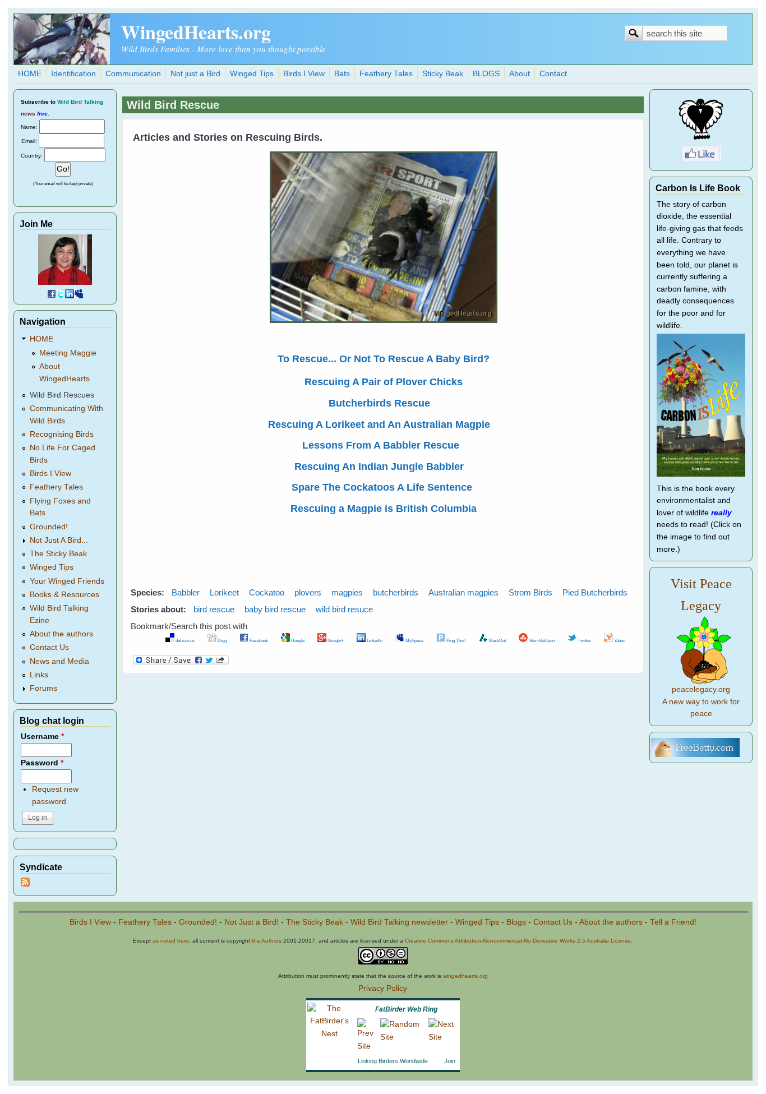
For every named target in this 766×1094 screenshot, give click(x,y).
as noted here (171, 941)
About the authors (61, 634)
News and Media (59, 661)
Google (297, 640)
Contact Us (49, 647)
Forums (43, 688)
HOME (29, 74)
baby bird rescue (275, 609)
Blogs (516, 922)
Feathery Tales (386, 74)
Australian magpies (463, 592)
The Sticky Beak (58, 554)
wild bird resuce (344, 609)
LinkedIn (374, 640)
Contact (553, 74)
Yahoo (619, 640)
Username (42, 736)
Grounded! (49, 527)
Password (42, 763)
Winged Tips (252, 74)
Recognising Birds (62, 434)
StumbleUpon (541, 640)
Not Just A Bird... (59, 540)
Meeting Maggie (67, 353)
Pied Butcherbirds (594, 592)
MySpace (413, 640)
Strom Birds (530, 592)
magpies (347, 592)
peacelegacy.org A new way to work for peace (701, 701)
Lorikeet (224, 592)
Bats (342, 74)
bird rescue (213, 609)
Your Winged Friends (67, 581)
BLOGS (486, 74)
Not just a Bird (195, 74)
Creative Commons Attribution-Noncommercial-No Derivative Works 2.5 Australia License (518, 941)
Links (39, 675)
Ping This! (455, 640)
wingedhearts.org (465, 976)
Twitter (583, 640)
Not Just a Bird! (251, 922)
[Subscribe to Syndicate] (25, 884)
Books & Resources (64, 594)
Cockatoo (266, 592)
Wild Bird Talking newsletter (399, 922)
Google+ (335, 640)
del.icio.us (184, 640)
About (519, 74)
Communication (133, 74)
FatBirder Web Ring (406, 1009)
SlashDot (496, 640)
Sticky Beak (442, 74)
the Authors (267, 941)
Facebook (258, 640)
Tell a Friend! (673, 922)
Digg (221, 640)
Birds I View (304, 74)
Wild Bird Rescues (62, 395)
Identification (73, 74)
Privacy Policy (382, 988)
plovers (307, 592)
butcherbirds (395, 592)
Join (449, 1061)
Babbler (186, 592)
